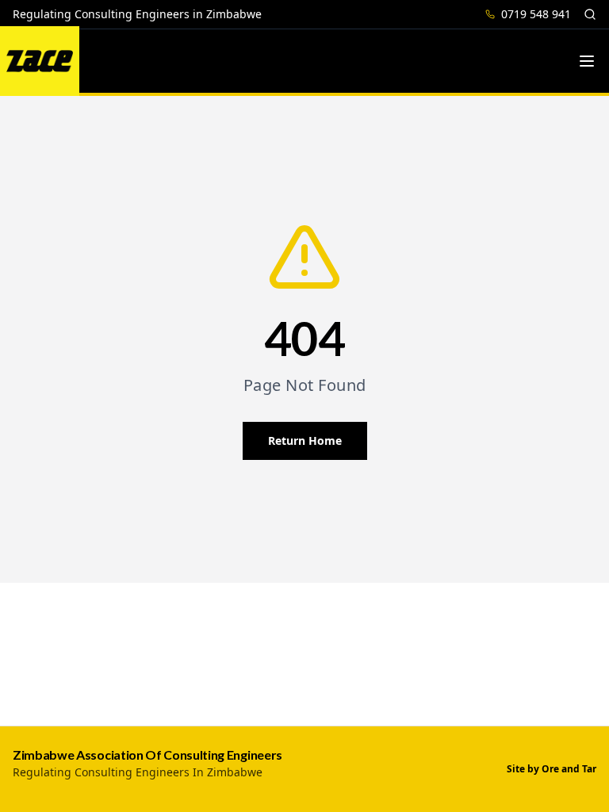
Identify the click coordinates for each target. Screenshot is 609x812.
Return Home (305, 440)
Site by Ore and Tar (551, 769)
